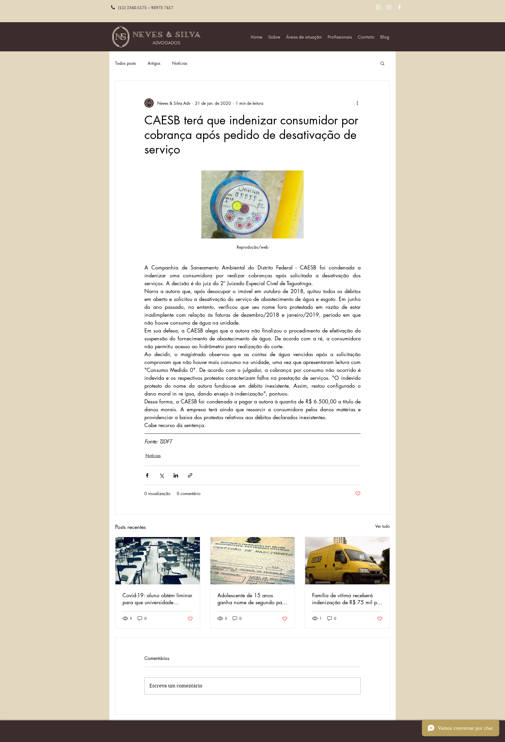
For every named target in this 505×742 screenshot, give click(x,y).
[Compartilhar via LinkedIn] (176, 475)
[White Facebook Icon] (399, 7)
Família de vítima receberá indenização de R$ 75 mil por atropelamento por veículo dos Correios (347, 599)
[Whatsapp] (378, 7)
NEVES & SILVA (168, 34)
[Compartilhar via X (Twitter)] (161, 475)
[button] (382, 63)
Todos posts (125, 63)
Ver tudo (382, 526)
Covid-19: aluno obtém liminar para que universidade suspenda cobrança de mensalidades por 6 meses (157, 599)
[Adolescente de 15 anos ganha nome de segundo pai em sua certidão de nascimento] (252, 560)
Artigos (154, 63)
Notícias (179, 63)
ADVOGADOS (166, 43)
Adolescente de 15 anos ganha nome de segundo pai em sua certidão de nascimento (250, 599)
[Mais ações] (357, 103)
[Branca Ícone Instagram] (389, 7)
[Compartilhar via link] (190, 475)
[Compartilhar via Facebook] (147, 475)
